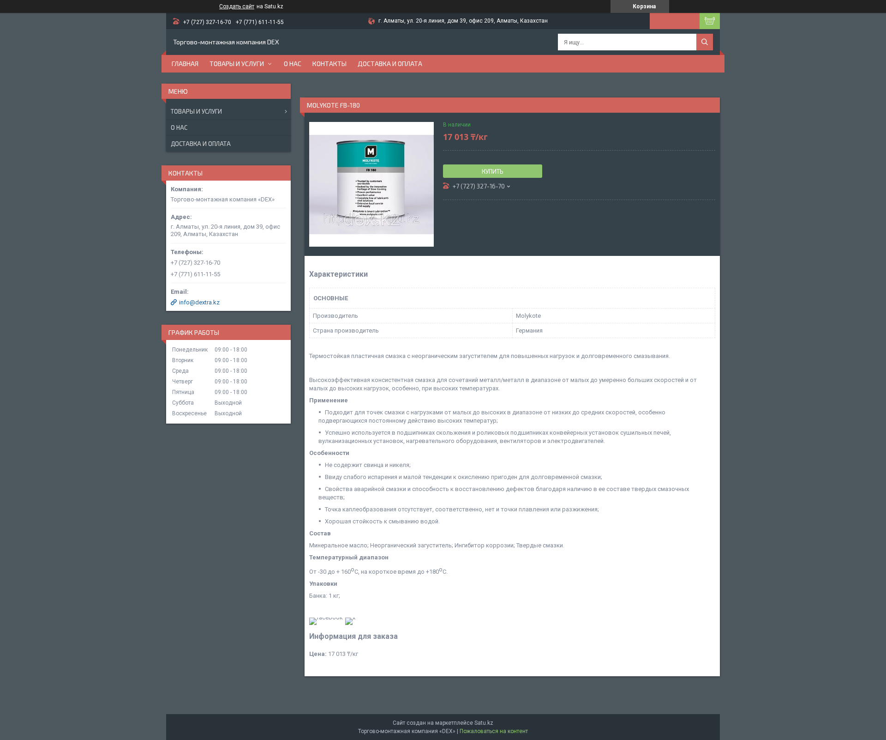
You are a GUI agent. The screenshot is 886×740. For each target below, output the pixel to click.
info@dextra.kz (199, 302)
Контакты (329, 63)
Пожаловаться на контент (494, 731)
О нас (292, 63)
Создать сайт (236, 6)
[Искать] (704, 42)
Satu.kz (483, 723)
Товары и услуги (237, 63)
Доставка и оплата (390, 63)
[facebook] (326, 617)
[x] (350, 617)
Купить (492, 171)
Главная (185, 63)
